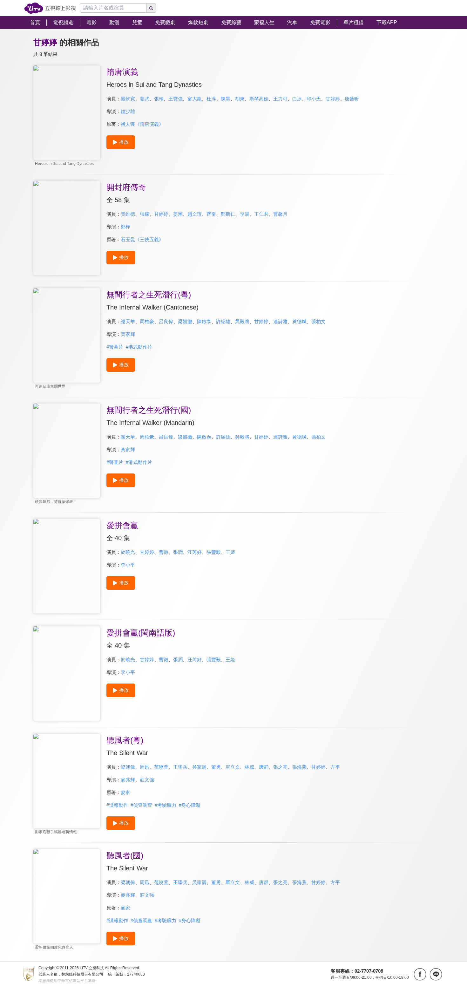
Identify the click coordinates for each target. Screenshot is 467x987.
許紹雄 (223, 321)
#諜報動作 (117, 805)
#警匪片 (114, 347)
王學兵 (180, 767)
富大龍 (194, 98)
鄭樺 (125, 226)
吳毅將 (242, 321)
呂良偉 (166, 321)
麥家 (125, 792)
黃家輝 (128, 334)
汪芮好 (194, 552)
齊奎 (211, 214)
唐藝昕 (352, 98)
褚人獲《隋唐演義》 (142, 124)
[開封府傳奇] (66, 228)
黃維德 (128, 214)
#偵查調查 (141, 805)
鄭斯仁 (228, 214)
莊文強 (147, 779)
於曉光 (128, 552)
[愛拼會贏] (66, 566)
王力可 (280, 98)
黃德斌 (299, 321)
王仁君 (261, 214)
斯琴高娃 (258, 98)
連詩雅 (280, 321)
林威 (249, 767)
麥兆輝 (128, 779)
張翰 (159, 98)
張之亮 (280, 767)
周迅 (144, 767)
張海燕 (299, 767)
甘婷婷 (333, 98)
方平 (335, 767)
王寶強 (175, 98)
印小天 (314, 98)
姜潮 (178, 214)
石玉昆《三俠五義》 (142, 239)
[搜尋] (151, 8)
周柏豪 (147, 321)
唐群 (263, 767)
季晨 (244, 214)
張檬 (144, 214)
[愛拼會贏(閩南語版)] (66, 673)
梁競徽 (185, 321)
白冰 (297, 98)
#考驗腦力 (165, 805)
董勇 (216, 767)
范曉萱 (161, 767)
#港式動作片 (139, 347)
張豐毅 (213, 552)
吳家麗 (199, 767)
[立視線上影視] (50, 8)
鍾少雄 (128, 111)
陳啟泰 (204, 321)
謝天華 (128, 321)
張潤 (178, 552)
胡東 (240, 98)
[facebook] (420, 974)
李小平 (128, 565)
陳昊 (225, 98)
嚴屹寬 (128, 98)
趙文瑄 (194, 214)
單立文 (233, 767)
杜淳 (211, 98)
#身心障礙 (189, 805)
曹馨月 (280, 214)
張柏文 (318, 321)
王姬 (230, 552)
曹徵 (163, 552)
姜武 (144, 98)
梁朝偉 (128, 767)
